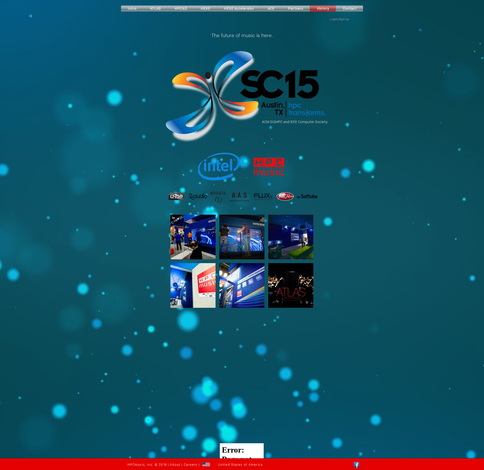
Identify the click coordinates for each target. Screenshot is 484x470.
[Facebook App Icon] (356, 464)
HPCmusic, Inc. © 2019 (147, 464)
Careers (191, 464)
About (175, 464)
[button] (193, 237)
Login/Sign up (339, 19)
